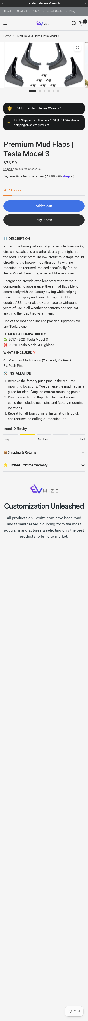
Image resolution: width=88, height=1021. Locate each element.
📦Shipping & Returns (19, 452)
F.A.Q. (37, 11)
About (7, 11)
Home (7, 36)
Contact (22, 11)
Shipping (8, 169)
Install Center (55, 11)
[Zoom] (77, 47)
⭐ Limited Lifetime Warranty (25, 465)
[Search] (74, 23)
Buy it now (44, 220)
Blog (72, 11)
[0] (81, 23)
